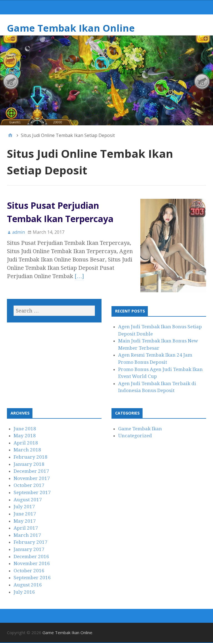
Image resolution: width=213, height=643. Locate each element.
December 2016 (31, 556)
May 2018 (25, 435)
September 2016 (32, 577)
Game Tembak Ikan (140, 428)
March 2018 (27, 450)
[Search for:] (54, 311)
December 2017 (31, 471)
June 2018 (25, 428)
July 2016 (24, 592)
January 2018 (29, 464)
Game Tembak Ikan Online (71, 28)
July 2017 (24, 506)
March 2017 (27, 535)
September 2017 (32, 492)
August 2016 (28, 585)
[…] (79, 276)
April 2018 (26, 443)
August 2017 (28, 499)
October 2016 (29, 570)
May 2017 (25, 521)
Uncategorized (135, 435)
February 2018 (30, 457)
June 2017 (25, 514)
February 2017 (30, 542)
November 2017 (32, 478)
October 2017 (29, 485)
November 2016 (32, 563)
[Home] (10, 135)
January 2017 (29, 549)
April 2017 (26, 528)
